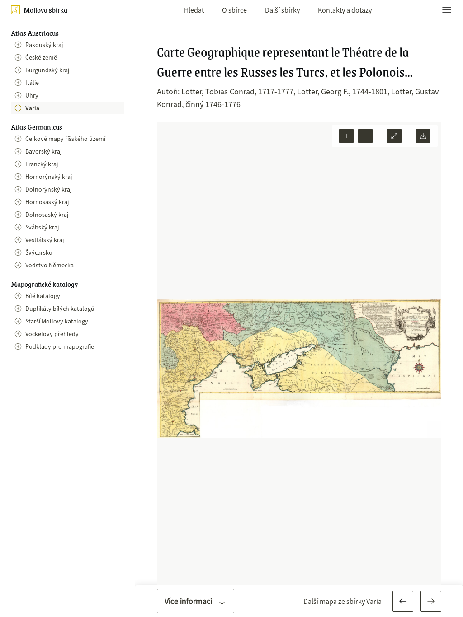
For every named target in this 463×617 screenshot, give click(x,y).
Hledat (194, 9)
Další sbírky (282, 9)
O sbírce (234, 9)
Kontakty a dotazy (345, 9)
